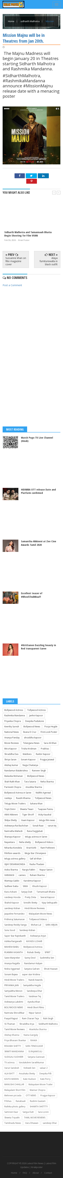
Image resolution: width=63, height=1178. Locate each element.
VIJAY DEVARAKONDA (14, 864)
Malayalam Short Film (14, 1090)
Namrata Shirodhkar (14, 1012)
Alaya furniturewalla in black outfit (49, 261)
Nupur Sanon (46, 869)
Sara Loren (43, 1111)
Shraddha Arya (26, 1023)
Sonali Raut (38, 825)
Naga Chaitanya (30, 765)
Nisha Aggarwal (12, 968)
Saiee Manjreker (12, 957)
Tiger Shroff (28, 814)
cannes (22, 875)
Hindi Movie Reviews (34, 908)
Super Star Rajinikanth (15, 935)
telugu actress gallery (14, 858)
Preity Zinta (30, 897)
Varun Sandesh (11, 1067)
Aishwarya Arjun (38, 935)
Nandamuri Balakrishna (16, 770)
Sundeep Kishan (27, 930)
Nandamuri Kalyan (33, 963)
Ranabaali (21, 1101)
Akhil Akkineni (11, 814)
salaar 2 (44, 1067)
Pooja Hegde (50, 726)
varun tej (52, 825)
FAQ (25, 1173)
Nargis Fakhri (28, 869)
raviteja (8, 798)
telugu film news (47, 820)
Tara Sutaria (30, 781)
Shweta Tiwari (26, 809)
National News (11, 731)
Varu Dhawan (31, 1123)
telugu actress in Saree (36, 836)
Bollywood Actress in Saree (17, 792)
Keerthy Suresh (11, 726)
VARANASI (9, 875)
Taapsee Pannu (45, 809)
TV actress (9, 1062)
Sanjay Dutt (26, 891)
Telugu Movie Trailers (15, 803)
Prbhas (7, 1101)
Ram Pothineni (48, 847)
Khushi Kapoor (39, 886)
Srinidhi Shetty (30, 902)
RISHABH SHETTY (12, 1045)
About (36, 1173)
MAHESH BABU (11, 946)
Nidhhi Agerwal (43, 792)
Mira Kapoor (10, 748)
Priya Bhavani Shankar (15, 1040)
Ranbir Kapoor (43, 754)
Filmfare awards (12, 853)
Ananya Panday (12, 737)
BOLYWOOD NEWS (13, 1007)
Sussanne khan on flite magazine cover (15, 261)
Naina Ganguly (31, 1034)
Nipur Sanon (35, 1012)
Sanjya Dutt (28, 1111)
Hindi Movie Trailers (14, 979)
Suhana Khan (36, 803)
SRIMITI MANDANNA (14, 1051)
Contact (48, 1173)
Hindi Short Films (35, 1007)
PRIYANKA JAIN (11, 985)
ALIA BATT (9, 1073)
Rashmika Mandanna (14, 715)
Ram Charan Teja (30, 1018)
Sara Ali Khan (50, 743)
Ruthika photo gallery (14, 1106)
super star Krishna (31, 974)
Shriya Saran (10, 759)
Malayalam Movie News (40, 913)
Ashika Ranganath (13, 941)
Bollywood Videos (44, 842)
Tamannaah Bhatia (46, 891)
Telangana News (31, 743)
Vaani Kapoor (28, 820)
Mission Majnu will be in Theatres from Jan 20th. (24, 38)
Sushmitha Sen (47, 957)
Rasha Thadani (37, 864)
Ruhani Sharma (37, 875)
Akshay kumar (11, 765)
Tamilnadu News (12, 1123)
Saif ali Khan (35, 858)
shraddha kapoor (32, 737)
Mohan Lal (36, 924)
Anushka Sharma (34, 787)
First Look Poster (49, 731)
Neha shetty (25, 842)
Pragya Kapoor (47, 1095)
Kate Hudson (29, 1078)
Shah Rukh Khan (12, 781)
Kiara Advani (10, 891)
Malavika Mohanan (13, 776)
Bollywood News (31, 726)
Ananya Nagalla (12, 963)
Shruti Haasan (51, 968)
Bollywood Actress (13, 710)
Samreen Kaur (11, 1111)
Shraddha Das (11, 754)
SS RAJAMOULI (35, 1051)
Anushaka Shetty (27, 1073)
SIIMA (25, 886)
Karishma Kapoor (32, 880)
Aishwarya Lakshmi (13, 1001)
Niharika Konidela (13, 847)
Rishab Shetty (33, 952)
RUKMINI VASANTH (13, 952)
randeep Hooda (12, 897)
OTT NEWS (31, 1095)
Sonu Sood (9, 930)
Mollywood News (35, 776)
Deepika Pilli (45, 1073)
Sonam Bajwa (11, 974)
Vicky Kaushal (44, 814)
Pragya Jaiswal (47, 759)
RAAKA (33, 1040)
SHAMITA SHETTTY (39, 1106)
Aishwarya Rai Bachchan (16, 825)
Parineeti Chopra (12, 787)
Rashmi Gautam (38, 1101)
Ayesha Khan (33, 1001)
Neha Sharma (47, 781)
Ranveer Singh (39, 770)
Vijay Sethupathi (49, 902)
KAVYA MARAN (11, 1078)
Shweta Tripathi (12, 1117)
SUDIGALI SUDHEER (13, 1056)
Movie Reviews (11, 743)
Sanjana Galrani (32, 968)
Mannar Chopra (37, 1090)
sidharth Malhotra (30, 21)
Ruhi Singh (48, 1018)
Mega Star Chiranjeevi (35, 853)
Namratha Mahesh (13, 831)
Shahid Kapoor (11, 902)
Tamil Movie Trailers (14, 996)
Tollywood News (43, 798)
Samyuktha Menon (13, 990)
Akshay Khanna (11, 1034)
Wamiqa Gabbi (11, 880)
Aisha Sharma (11, 869)
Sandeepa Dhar (34, 990)
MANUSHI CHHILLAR (14, 1084)
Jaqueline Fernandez (14, 913)
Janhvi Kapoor (36, 715)
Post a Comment (12, 285)
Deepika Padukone (34, 721)
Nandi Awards (36, 979)
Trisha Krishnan (28, 748)
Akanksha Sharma (38, 1029)
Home (11, 21)
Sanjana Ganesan (36, 1056)
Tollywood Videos (38, 919)
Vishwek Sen (29, 1067)
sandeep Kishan (12, 908)
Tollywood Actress (36, 710)
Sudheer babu (11, 886)
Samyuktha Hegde (32, 985)
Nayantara (9, 842)
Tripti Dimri (10, 809)
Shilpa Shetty (10, 820)
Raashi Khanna (23, 798)
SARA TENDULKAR (34, 1045)
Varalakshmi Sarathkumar (31, 1062)
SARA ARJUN (51, 924)
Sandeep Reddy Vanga (15, 924)
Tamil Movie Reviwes (14, 1029)
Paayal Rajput (11, 1018)
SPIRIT (47, 952)
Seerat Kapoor (47, 897)
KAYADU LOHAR (34, 941)
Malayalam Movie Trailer (41, 1084)
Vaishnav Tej (35, 996)
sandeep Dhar (50, 1123)
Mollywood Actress (32, 946)
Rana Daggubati (35, 831)
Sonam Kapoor (28, 759)
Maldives (27, 754)
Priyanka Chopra (12, 721)
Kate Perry (45, 1078)
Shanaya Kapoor (12, 836)
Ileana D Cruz (29, 731)
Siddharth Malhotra (48, 1023)
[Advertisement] (31, 323)
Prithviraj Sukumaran (14, 919)
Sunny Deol (30, 957)
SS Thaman (9, 1023)
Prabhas (45, 748)
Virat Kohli (31, 847)
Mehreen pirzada (12, 1095)
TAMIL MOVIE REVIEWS (34, 1117)
